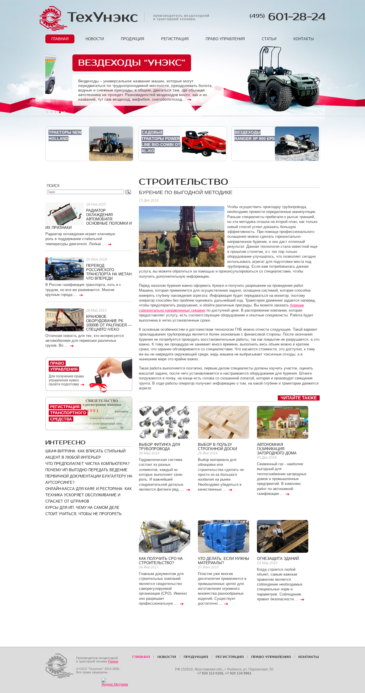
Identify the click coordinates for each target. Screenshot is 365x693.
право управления (225, 39)
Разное (113, 661)
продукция (132, 39)
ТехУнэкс (102, 17)
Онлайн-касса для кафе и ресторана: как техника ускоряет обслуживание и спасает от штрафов (88, 495)
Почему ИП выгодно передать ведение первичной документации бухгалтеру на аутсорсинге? (88, 476)
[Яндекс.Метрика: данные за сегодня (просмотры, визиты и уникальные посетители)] (115, 682)
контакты (303, 39)
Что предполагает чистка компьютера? (87, 464)
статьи (269, 39)
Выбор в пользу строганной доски (217, 446)
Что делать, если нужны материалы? (223, 560)
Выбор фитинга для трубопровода (159, 446)
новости (95, 39)
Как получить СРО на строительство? (161, 560)
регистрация (174, 39)
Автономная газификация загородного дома (277, 448)
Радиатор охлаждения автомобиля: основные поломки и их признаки (88, 219)
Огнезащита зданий (278, 558)
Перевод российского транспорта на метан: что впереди (109, 272)
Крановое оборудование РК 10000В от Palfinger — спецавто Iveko (109, 323)
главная (59, 39)
